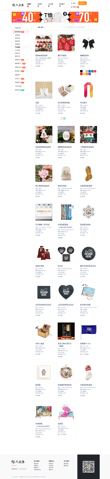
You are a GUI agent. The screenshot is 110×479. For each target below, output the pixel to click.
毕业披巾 (83, 103)
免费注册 (82, 3)
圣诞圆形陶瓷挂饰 (65, 385)
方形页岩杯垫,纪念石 (43, 305)
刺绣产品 (17, 53)
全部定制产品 (37, 469)
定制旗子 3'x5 (85, 343)
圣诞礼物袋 (62, 186)
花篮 (37, 103)
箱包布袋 (17, 38)
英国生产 (18, 75)
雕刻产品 (17, 56)
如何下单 (51, 467)
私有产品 (19, 90)
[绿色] (92, 71)
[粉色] (95, 71)
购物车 (75, 7)
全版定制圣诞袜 (86, 186)
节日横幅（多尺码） (43, 224)
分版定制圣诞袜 (86, 385)
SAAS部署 (50, 5)
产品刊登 (51, 465)
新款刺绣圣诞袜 (41, 55)
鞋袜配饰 (17, 41)
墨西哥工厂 (20, 63)
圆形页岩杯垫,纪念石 (88, 266)
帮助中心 (51, 469)
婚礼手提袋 (62, 55)
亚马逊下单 (62, 5)
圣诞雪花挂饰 (85, 224)
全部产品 (18, 28)
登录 (74, 3)
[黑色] (81, 71)
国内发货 (19, 32)
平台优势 (40, 5)
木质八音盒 (39, 343)
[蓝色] (89, 71)
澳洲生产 (19, 82)
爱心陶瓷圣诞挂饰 (42, 186)
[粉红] (62, 118)
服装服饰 (17, 44)
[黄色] (84, 74)
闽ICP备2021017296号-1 (40, 477)
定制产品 (29, 5)
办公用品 (17, 50)
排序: (41, 27)
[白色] (84, 71)
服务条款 (66, 463)
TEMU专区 (18, 86)
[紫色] (89, 74)
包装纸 (60, 424)
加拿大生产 (20, 67)
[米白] (59, 118)
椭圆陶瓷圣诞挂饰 (65, 147)
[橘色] (87, 74)
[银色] (87, 71)
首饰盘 (38, 385)
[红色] (81, 74)
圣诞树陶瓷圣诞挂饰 (43, 147)
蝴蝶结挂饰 (84, 55)
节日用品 (17, 47)
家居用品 (17, 35)
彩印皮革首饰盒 (64, 103)
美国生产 (19, 60)
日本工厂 (19, 79)
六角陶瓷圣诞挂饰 (87, 147)
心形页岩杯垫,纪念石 (66, 305)
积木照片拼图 (85, 305)
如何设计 (51, 463)
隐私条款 (66, 465)
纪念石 (60, 266)
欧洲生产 (19, 71)
